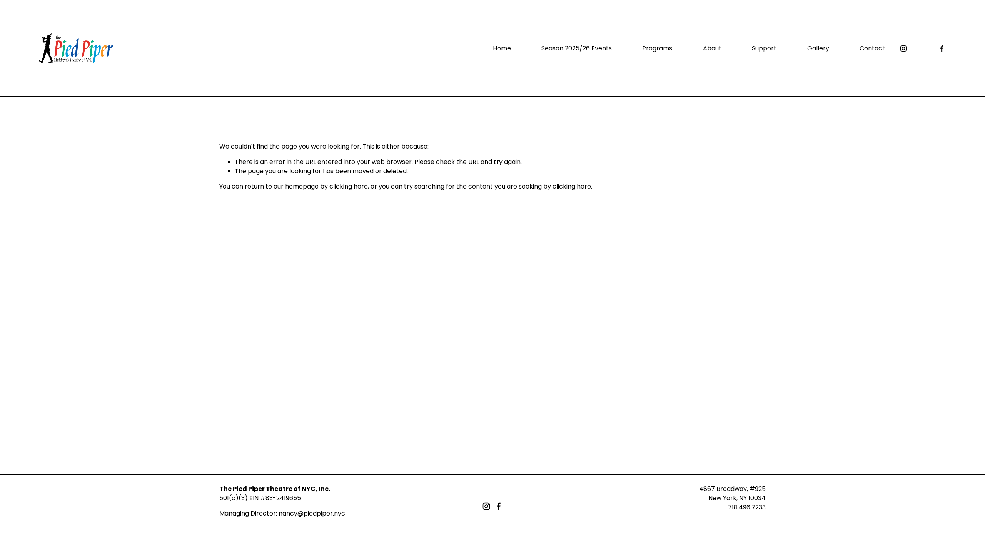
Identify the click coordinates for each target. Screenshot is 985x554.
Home (502, 48)
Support (764, 48)
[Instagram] (903, 48)
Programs (657, 48)
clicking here (348, 186)
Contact (872, 48)
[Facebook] (942, 48)
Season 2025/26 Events (576, 48)
